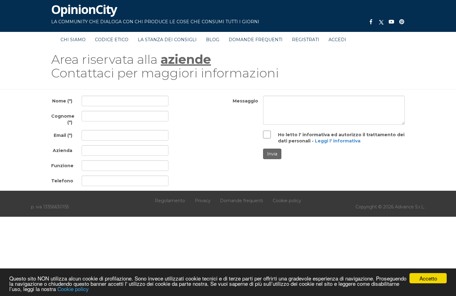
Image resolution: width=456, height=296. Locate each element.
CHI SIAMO (73, 39)
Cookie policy (73, 289)
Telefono (62, 181)
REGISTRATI (305, 39)
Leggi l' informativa (337, 141)
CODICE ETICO (111, 39)
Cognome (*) (62, 119)
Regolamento (170, 200)
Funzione (62, 165)
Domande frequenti (241, 200)
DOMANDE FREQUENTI (256, 39)
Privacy (203, 200)
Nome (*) (62, 101)
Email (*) (63, 135)
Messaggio (245, 101)
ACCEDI (337, 39)
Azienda (62, 150)
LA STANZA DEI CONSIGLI (167, 39)
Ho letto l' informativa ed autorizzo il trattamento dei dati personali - (341, 138)
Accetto (428, 278)
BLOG (212, 39)
